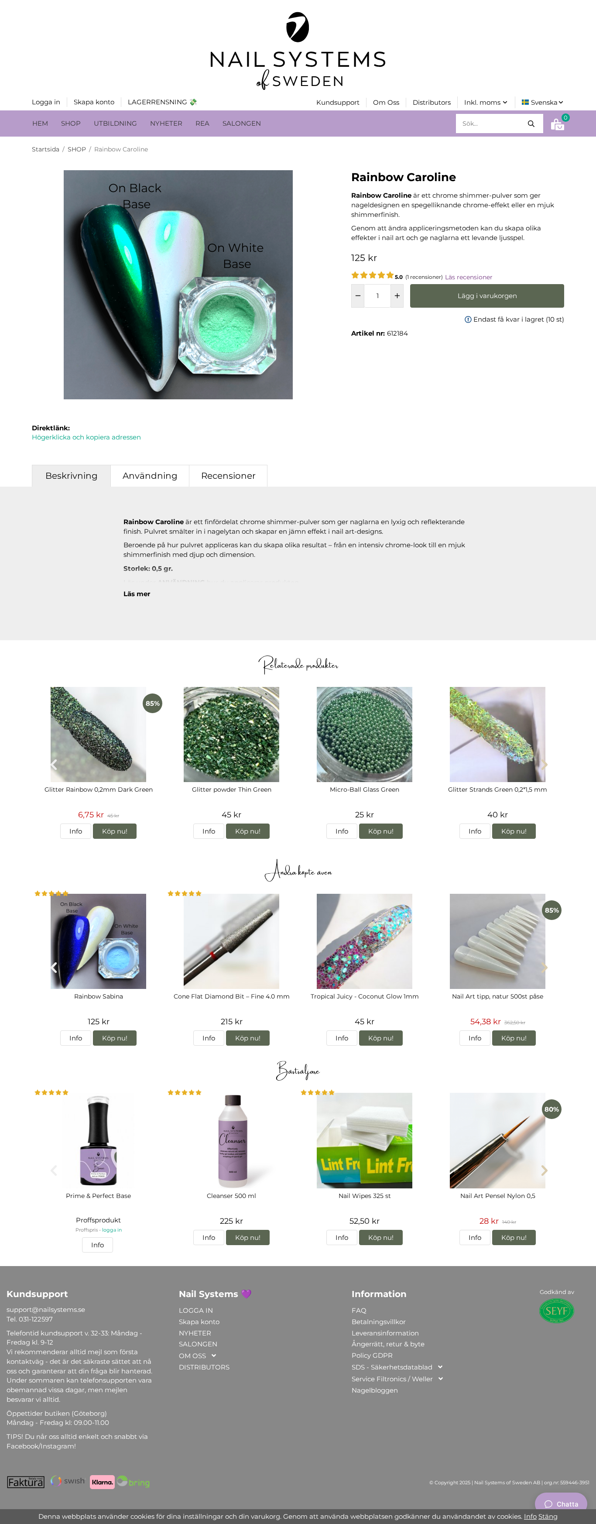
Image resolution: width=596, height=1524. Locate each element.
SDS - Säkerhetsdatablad (392, 1367)
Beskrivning (71, 475)
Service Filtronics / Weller (392, 1379)
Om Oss (386, 102)
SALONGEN (242, 123)
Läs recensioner (469, 277)
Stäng (548, 1516)
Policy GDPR (372, 1355)
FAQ (359, 1310)
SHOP (71, 123)
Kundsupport (338, 102)
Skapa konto (94, 102)
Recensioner (228, 475)
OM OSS (192, 1356)
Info (75, 831)
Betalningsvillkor (379, 1322)
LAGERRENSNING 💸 (162, 102)
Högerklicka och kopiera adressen (86, 437)
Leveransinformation (385, 1333)
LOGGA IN (196, 1310)
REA (202, 123)
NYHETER (166, 123)
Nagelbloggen (375, 1390)
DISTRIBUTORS (204, 1367)
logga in (112, 1230)
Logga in (46, 102)
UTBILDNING (115, 123)
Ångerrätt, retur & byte (388, 1344)
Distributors (432, 102)
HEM (40, 123)
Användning (150, 475)
